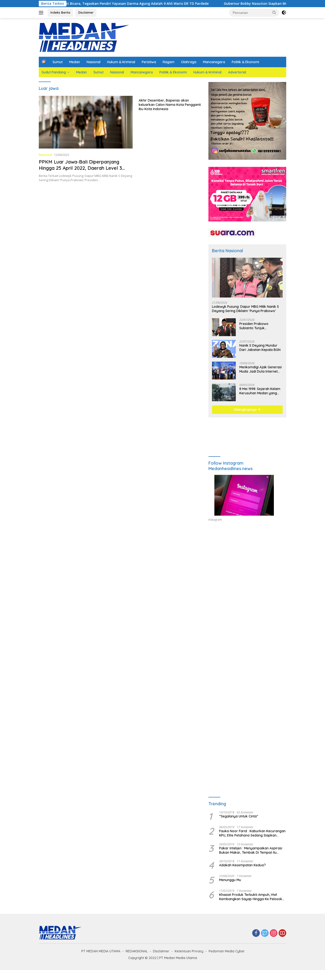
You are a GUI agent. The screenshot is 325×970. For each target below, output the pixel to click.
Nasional (93, 62)
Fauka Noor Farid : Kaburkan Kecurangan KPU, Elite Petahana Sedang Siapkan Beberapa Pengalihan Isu (252, 833)
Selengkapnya (245, 409)
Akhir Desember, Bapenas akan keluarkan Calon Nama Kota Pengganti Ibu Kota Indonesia (170, 104)
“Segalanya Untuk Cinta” (238, 816)
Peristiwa (149, 62)
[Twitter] (265, 933)
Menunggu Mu (230, 880)
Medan (74, 62)
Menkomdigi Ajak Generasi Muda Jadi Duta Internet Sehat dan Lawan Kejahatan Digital (260, 369)
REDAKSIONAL (137, 951)
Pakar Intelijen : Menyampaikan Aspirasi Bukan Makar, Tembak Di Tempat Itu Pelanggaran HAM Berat (250, 850)
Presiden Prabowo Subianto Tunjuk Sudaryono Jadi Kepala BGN (258, 326)
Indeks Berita (60, 12)
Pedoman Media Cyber (227, 951)
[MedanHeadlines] (84, 37)
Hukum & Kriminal (121, 62)
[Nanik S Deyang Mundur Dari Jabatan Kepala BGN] (224, 349)
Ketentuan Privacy (189, 951)
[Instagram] (273, 933)
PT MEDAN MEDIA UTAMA (100, 951)
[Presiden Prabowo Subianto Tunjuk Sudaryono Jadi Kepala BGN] (224, 327)
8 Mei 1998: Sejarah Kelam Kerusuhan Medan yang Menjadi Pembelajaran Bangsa (259, 391)
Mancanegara (214, 62)
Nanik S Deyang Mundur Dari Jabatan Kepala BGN (260, 347)
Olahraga (188, 62)
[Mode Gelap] (283, 13)
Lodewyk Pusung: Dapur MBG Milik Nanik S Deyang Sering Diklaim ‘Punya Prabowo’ (245, 308)
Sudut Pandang (54, 72)
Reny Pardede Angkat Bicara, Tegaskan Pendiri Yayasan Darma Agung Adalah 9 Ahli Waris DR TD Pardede (94, 3)
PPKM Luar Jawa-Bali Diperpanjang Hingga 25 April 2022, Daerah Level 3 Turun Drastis (80, 168)
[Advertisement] (247, 569)
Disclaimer (86, 12)
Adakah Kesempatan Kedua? (242, 865)
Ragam (168, 62)
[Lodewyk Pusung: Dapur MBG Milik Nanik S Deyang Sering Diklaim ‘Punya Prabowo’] (247, 278)
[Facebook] (256, 933)
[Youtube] (282, 933)
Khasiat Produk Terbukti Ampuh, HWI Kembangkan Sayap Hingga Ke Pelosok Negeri (250, 897)
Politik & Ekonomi (245, 62)
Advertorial (237, 72)
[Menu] (42, 13)
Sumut (58, 62)
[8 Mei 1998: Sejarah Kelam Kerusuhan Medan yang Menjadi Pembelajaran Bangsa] (224, 392)
